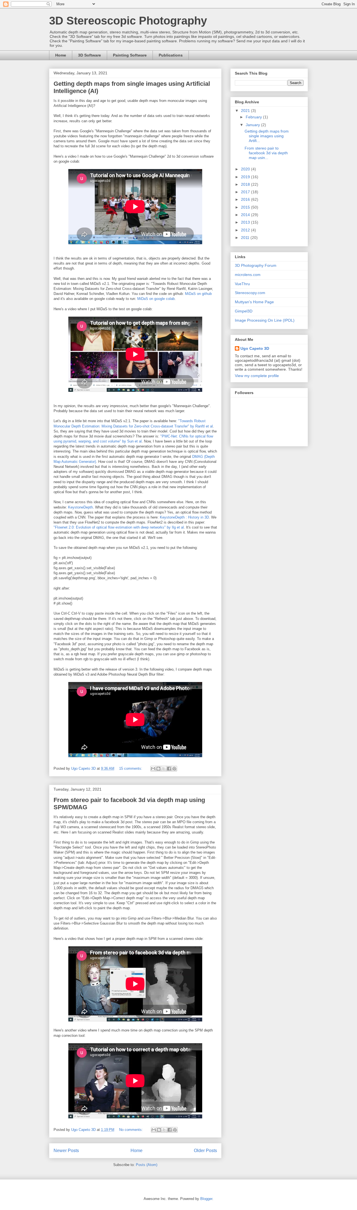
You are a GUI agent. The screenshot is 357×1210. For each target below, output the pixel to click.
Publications (171, 55)
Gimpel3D (243, 311)
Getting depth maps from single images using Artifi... (267, 136)
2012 (246, 230)
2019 (246, 177)
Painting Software (130, 55)
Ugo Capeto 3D (254, 348)
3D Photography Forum (255, 265)
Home (60, 55)
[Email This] (153, 768)
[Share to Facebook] (169, 768)
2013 (246, 222)
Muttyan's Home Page (254, 302)
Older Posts (205, 1150)
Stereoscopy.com (250, 292)
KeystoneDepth (80, 507)
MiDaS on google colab (156, 299)
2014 (246, 214)
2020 (246, 169)
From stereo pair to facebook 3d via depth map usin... (266, 153)
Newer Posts (66, 1150)
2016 (246, 199)
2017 (246, 192)
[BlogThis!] (158, 768)
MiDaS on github (198, 294)
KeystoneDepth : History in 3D (184, 517)
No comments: (131, 1130)
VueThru (242, 284)
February (254, 117)
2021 (246, 110)
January (253, 125)
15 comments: (131, 768)
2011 (245, 237)
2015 (246, 207)
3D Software (89, 55)
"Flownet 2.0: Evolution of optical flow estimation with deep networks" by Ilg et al (119, 527)
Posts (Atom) (146, 1165)
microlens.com (247, 274)
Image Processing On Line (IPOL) (265, 320)
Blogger (206, 1199)
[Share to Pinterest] (174, 768)
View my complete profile (257, 375)
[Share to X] (164, 768)
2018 (246, 184)
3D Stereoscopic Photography (128, 20)
